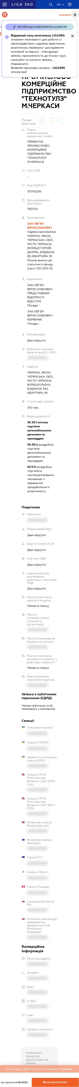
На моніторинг (57, 1082)
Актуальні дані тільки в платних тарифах (39, 1069)
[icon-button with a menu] (75, 15)
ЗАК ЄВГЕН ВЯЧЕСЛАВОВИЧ (39, 225)
